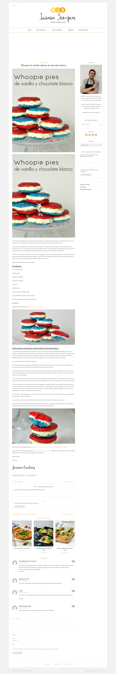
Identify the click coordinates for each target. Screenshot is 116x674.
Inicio (29, 30)
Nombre (14, 635)
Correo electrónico (14, 639)
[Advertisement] (58, 49)
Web (13, 644)
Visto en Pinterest (31, 475)
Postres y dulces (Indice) (19, 475)
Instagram (42, 450)
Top (102, 670)
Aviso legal (83, 187)
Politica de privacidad (85, 189)
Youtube (49, 450)
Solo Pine (22, 670)
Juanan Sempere (18, 481)
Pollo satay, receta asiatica (67, 514)
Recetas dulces (41, 30)
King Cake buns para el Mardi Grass (43, 549)
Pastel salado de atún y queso (22, 548)
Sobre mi (70, 30)
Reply (73, 561)
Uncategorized (43, 62)
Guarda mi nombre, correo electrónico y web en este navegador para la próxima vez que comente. (36, 649)
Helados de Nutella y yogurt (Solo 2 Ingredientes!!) (24, 514)
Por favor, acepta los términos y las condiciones (89, 170)
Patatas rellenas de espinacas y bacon (65, 549)
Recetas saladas (57, 30)
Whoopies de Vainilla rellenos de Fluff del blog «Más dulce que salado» (50, 447)
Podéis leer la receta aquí (36, 306)
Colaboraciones (83, 30)
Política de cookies (85, 184)
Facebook (36, 450)
